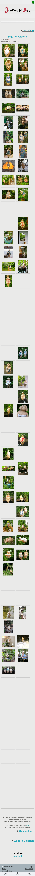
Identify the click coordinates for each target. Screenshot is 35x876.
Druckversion (8, 867)
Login (31, 867)
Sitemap (4, 869)
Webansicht (29, 869)
